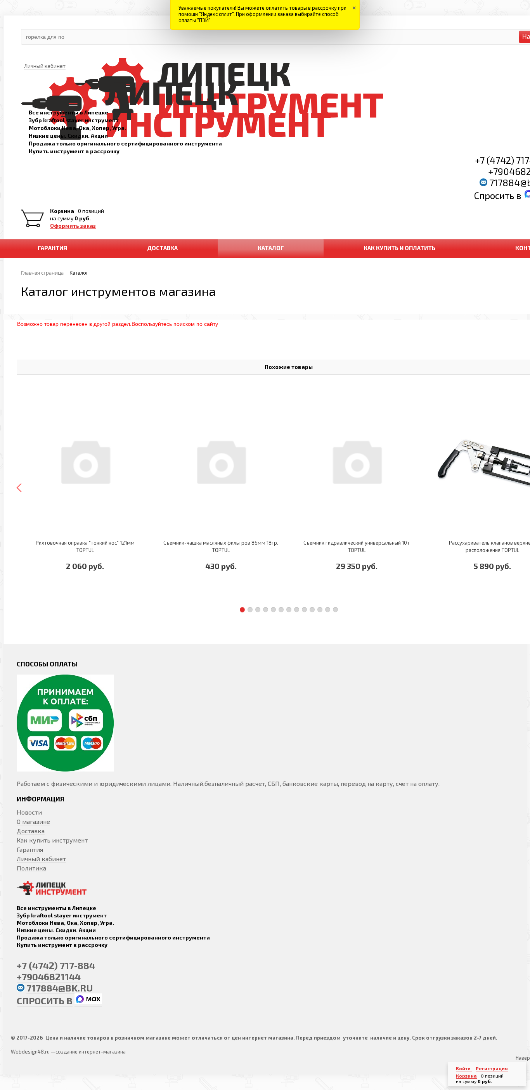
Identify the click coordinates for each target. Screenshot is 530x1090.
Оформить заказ (73, 226)
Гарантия (30, 849)
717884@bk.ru (59, 987)
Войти (464, 1068)
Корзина (62, 211)
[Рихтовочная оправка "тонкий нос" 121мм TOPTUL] (85, 461)
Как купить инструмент (52, 840)
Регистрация (492, 1068)
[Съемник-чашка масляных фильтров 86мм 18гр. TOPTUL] (221, 461)
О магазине (33, 821)
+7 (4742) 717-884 (56, 965)
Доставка (31, 830)
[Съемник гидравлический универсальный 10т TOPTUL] (356, 461)
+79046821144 (49, 976)
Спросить (495, 195)
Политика (31, 868)
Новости (29, 812)
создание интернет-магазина (90, 1051)
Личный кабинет (41, 858)
